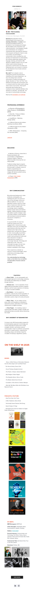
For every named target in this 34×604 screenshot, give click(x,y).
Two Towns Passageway (13, 177)
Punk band (15, 531)
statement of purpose (18, 95)
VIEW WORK (17, 577)
